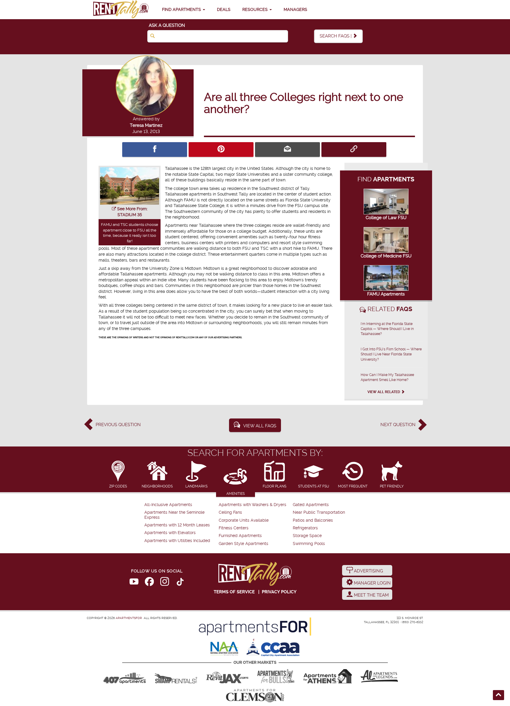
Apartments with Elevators (170, 532)
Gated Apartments (311, 504)
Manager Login (372, 583)
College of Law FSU (386, 217)
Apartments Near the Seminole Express (174, 515)
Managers (295, 9)
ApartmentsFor (129, 618)
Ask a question (167, 25)
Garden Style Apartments (243, 543)
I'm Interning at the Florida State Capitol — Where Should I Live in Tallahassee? (387, 329)
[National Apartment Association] (224, 649)
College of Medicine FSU (386, 256)
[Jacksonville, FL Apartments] (227, 676)
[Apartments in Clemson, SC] (255, 696)
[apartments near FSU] (120, 9)
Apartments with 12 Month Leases (177, 525)
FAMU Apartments (386, 294)
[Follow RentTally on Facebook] (149, 583)
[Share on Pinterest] (221, 149)
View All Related (384, 392)
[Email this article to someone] (287, 149)
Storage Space (307, 535)
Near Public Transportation (319, 512)
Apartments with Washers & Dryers (252, 504)
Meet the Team (371, 595)
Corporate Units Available (244, 520)
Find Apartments (182, 9)
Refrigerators (305, 528)
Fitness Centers (234, 528)
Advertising (368, 571)
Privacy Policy (279, 592)
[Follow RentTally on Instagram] (165, 583)
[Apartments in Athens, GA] (327, 676)
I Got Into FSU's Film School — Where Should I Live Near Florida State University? (391, 354)
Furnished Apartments (240, 535)
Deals (224, 9)
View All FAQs (259, 425)
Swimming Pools (309, 543)
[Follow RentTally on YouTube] (134, 583)
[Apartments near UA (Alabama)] (379, 676)
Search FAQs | (336, 36)
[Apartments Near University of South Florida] (276, 676)
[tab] (118, 475)
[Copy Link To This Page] (353, 149)
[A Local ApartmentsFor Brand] (255, 626)
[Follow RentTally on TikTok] (180, 583)
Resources (255, 9)
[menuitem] (180, 505)
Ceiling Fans (230, 512)
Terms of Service (234, 592)
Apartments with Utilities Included (177, 540)
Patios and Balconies (313, 520)
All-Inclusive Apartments (168, 504)
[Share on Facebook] (154, 149)
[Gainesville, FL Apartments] (176, 676)
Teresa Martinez (146, 125)
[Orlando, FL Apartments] (124, 676)
